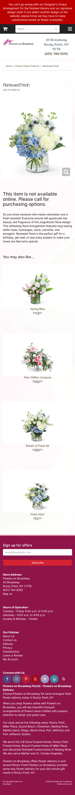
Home (9, 66)
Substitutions (11, 651)
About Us (8, 636)
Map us (7, 593)
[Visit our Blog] (63, 679)
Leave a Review (13, 655)
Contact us (10, 640)
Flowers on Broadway (19, 43)
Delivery (8, 643)
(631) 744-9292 (56, 54)
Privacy (7, 647)
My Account (10, 659)
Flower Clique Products (27, 66)
